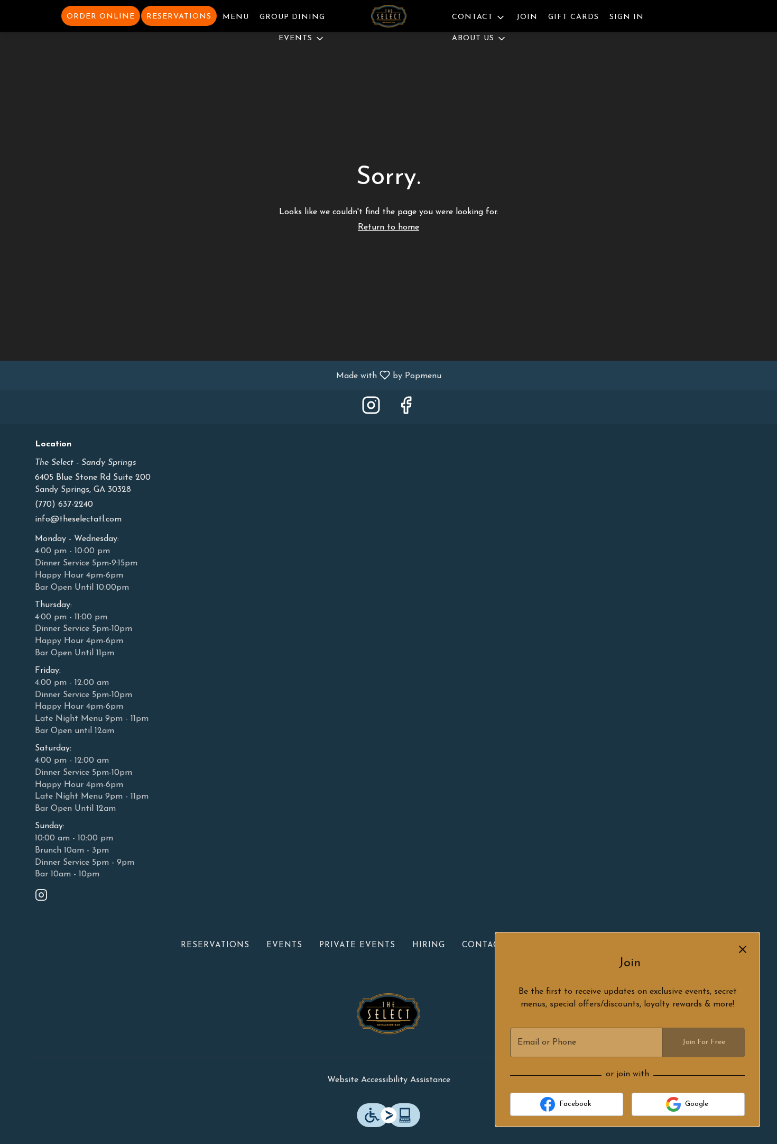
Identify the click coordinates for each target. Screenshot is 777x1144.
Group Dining (292, 17)
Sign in (626, 17)
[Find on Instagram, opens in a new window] (371, 410)
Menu (236, 17)
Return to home (388, 227)
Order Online (101, 17)
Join (527, 17)
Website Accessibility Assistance (388, 1080)
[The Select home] (388, 18)
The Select (388, 1017)
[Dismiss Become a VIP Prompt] (742, 949)
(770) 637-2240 (64, 504)
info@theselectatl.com (78, 519)
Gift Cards (573, 17)
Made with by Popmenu (224, 375)
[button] (301, 37)
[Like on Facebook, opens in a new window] (405, 410)
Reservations (178, 17)
